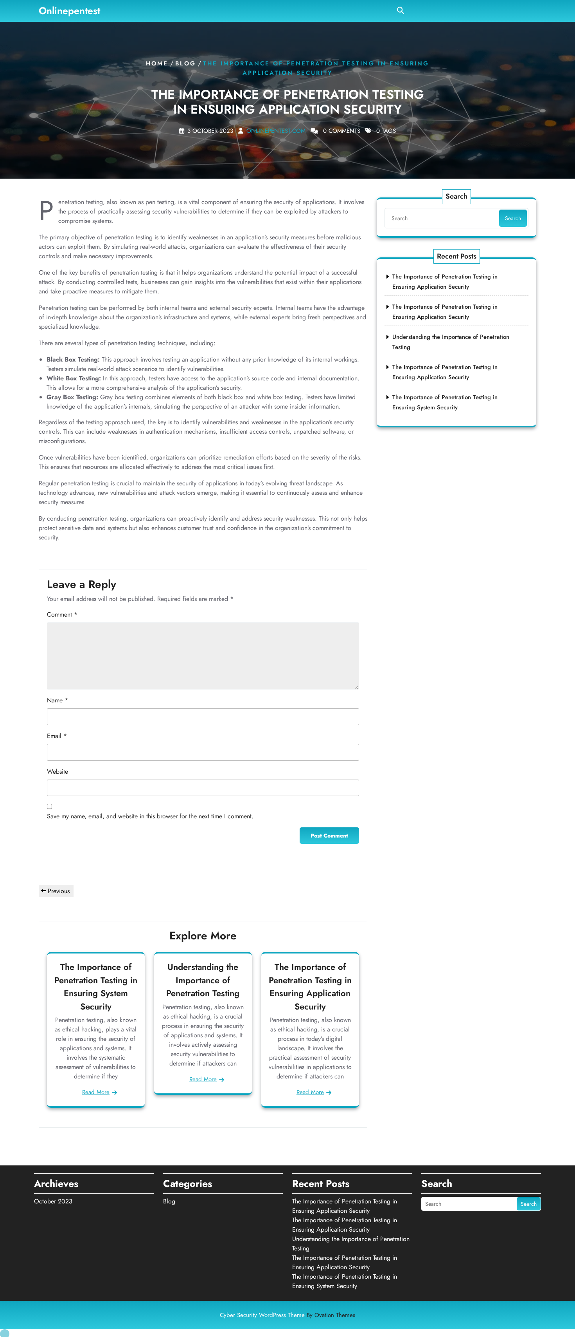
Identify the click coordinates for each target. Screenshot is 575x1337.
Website (57, 771)
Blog (185, 63)
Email (57, 735)
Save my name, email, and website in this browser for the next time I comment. (150, 816)
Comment (62, 614)
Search (513, 218)
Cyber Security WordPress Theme (287, 1315)
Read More (96, 1092)
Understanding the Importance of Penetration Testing (202, 980)
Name (57, 700)
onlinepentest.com (275, 131)
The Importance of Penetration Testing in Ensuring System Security (95, 987)
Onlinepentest (69, 11)
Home (157, 63)
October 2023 (53, 1201)
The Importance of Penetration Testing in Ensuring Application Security (310, 987)
